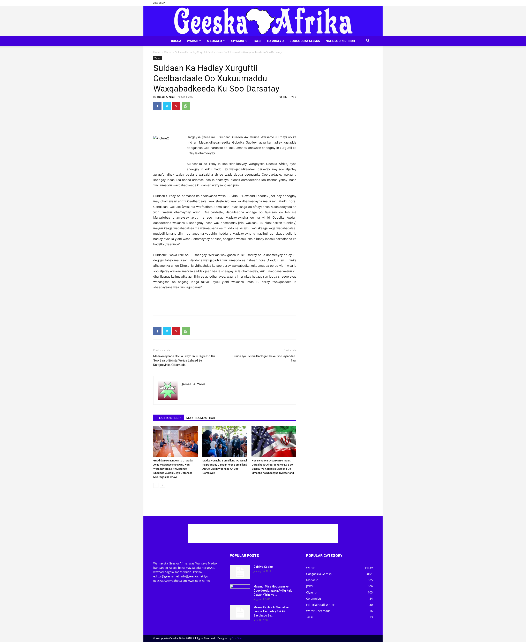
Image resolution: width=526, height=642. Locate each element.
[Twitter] (167, 106)
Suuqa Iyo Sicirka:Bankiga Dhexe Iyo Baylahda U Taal (264, 358)
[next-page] (162, 485)
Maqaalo (214, 41)
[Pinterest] (176, 106)
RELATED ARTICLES (168, 418)
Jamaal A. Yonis (165, 96)
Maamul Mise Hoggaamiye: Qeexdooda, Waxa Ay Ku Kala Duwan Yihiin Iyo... (273, 590)
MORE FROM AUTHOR (200, 418)
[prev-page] (155, 485)
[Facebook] (157, 106)
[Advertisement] (225, 124)
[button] (368, 41)
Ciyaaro (237, 41)
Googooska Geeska (305, 41)
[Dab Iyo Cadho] (240, 572)
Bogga (176, 41)
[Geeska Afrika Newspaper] (263, 21)
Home (156, 52)
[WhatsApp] (186, 106)
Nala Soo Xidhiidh (340, 41)
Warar (192, 41)
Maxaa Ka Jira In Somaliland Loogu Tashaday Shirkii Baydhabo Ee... (272, 611)
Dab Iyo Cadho (263, 566)
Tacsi (257, 41)
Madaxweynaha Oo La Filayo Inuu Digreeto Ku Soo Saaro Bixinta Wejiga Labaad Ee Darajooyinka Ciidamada (184, 360)
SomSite (237, 638)
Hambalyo (275, 41)
